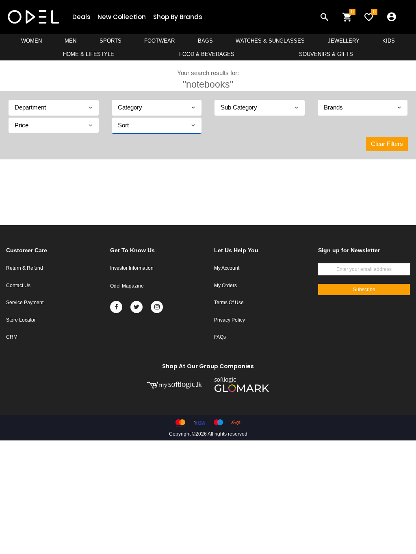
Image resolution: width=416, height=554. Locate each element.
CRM (11, 337)
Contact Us (18, 285)
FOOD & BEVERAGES (206, 54)
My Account (226, 268)
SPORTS (110, 41)
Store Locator (21, 320)
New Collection (122, 17)
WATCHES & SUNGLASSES (270, 41)
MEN (70, 41)
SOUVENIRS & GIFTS (326, 54)
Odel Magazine (127, 286)
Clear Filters (387, 143)
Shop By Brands (177, 17)
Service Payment (24, 302)
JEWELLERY (344, 41)
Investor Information (132, 268)
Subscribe (364, 289)
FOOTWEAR (159, 41)
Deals (81, 17)
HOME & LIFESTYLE (88, 54)
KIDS (388, 41)
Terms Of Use (229, 302)
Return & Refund (24, 268)
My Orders (225, 285)
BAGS (205, 41)
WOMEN (31, 41)
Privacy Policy (229, 320)
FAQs (220, 337)
